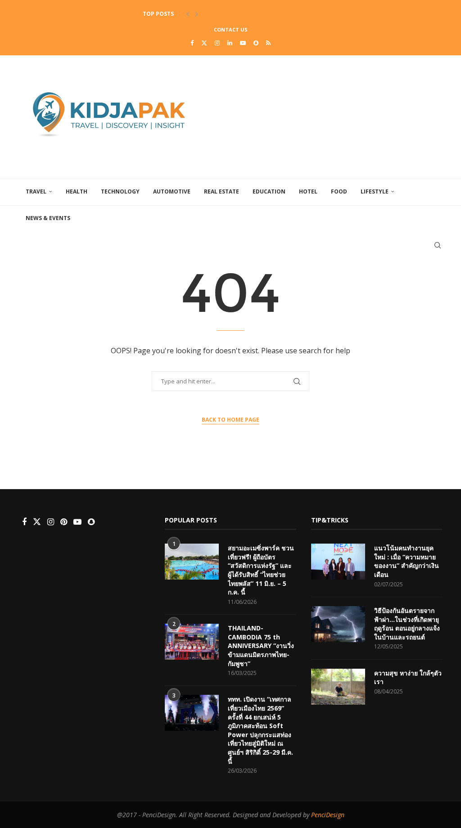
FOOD (339, 191)
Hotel (308, 191)
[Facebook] (192, 43)
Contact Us (231, 29)
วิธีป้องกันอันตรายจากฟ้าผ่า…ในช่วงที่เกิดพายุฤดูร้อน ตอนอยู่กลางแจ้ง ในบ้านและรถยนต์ (407, 623)
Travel (36, 191)
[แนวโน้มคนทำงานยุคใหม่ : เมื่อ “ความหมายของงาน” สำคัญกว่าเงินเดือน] (338, 562)
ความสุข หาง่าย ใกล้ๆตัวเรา (408, 677)
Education (269, 191)
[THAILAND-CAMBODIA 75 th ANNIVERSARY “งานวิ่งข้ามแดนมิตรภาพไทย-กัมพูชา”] (192, 642)
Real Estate (221, 191)
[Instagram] (217, 43)
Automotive (171, 191)
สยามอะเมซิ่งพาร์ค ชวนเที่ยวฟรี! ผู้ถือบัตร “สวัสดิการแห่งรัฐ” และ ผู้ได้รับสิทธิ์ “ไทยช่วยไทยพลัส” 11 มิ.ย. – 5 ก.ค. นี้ (261, 570)
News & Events (48, 218)
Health (76, 191)
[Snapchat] (255, 43)
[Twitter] (204, 43)
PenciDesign (327, 814)
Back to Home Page (230, 419)
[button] (187, 14)
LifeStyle (375, 191)
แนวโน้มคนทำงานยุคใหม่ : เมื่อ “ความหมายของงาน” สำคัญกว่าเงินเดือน (406, 561)
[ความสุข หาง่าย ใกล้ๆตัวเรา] (338, 687)
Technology (120, 191)
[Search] (437, 245)
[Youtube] (243, 43)
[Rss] (268, 43)
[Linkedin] (229, 43)
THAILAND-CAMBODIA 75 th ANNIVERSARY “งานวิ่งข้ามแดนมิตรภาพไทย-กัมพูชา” (261, 645)
